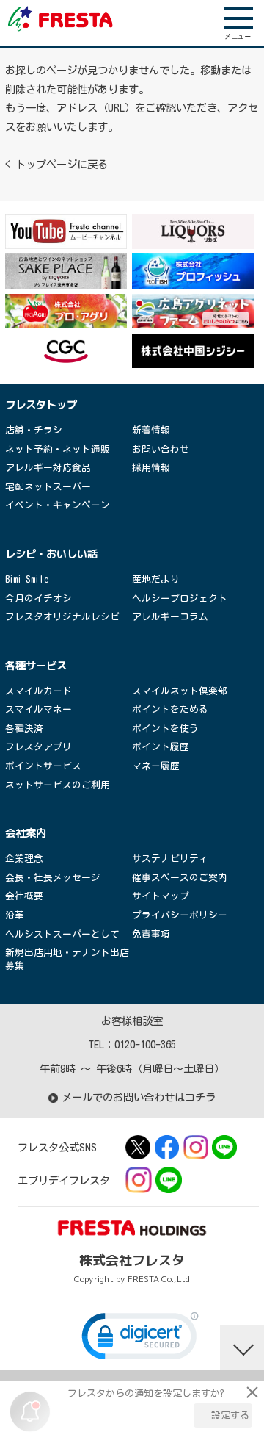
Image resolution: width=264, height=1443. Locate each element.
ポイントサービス (43, 766)
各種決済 (24, 728)
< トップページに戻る (56, 164)
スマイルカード (38, 691)
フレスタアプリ (38, 747)
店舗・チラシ (33, 430)
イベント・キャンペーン (57, 505)
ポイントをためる (170, 709)
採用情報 (151, 467)
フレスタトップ (41, 404)
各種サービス (36, 665)
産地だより (156, 579)
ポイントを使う (165, 728)
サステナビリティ (170, 858)
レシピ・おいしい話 (51, 554)
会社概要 (24, 896)
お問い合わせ (160, 449)
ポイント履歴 (160, 747)
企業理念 (24, 858)
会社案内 (25, 833)
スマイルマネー (38, 709)
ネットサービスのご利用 (57, 785)
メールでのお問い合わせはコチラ (139, 1097)
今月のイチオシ (38, 598)
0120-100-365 (145, 1044)
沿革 (14, 915)
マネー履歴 (156, 766)
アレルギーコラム (170, 617)
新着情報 (151, 430)
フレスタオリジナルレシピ (62, 617)
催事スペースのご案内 (179, 877)
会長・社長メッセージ (52, 877)
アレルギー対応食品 (48, 467)
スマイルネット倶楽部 (179, 691)
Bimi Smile (26, 579)
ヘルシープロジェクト (179, 598)
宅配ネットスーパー (48, 487)
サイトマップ (160, 896)
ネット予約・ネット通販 (57, 449)
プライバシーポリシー (179, 915)
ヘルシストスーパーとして (62, 934)
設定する (230, 1415)
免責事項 (151, 934)
